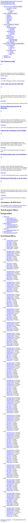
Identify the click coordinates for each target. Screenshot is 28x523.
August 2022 (10, 287)
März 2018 (9, 342)
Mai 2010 (9, 471)
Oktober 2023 (10, 272)
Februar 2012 (10, 446)
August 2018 (10, 338)
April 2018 (9, 341)
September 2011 (10, 452)
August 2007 (10, 513)
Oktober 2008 (10, 495)
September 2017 (10, 352)
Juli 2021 (9, 299)
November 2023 (10, 271)
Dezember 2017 (10, 348)
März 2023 (9, 278)
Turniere (6, 216)
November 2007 (10, 509)
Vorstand (9, 519)
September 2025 (10, 255)
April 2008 (9, 502)
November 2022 (10, 283)
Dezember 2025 (10, 251)
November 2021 (10, 295)
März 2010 (9, 474)
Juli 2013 (9, 422)
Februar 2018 (10, 344)
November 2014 (10, 399)
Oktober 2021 (10, 297)
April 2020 (9, 317)
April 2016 (9, 373)
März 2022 (9, 290)
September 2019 (10, 325)
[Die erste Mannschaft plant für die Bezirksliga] (4, 117)
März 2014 (9, 409)
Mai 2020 (9, 315)
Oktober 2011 (10, 451)
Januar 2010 (9, 477)
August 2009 (10, 483)
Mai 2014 (9, 407)
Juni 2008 (9, 500)
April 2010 (9, 473)
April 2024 (9, 264)
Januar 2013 (9, 430)
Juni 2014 (9, 405)
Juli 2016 (9, 369)
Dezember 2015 (10, 380)
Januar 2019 (9, 330)
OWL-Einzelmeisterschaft (10, 232)
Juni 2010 (9, 470)
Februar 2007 (10, 516)
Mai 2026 (9, 243)
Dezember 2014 (10, 397)
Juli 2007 (9, 514)
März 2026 (9, 245)
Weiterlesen (3, 78)
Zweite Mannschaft (11, 226)
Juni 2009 (9, 485)
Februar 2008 (10, 504)
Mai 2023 (9, 275)
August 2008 (10, 498)
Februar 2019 (10, 329)
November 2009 (10, 481)
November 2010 (10, 466)
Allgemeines (7, 231)
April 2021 (9, 302)
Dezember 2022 (10, 282)
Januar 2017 (9, 360)
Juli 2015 (9, 387)
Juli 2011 (9, 455)
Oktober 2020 (10, 310)
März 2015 (9, 392)
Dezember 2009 (10, 479)
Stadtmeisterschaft (11, 222)
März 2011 (9, 461)
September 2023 (10, 274)
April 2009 (9, 487)
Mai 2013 (9, 424)
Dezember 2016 (10, 362)
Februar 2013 (10, 428)
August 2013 (10, 420)
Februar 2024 (10, 267)
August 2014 (10, 403)
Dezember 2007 (10, 508)
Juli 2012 (9, 439)
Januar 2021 (9, 306)
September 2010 (10, 467)
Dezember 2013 (10, 415)
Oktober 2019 (10, 323)
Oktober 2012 (10, 435)
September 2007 (10, 512)
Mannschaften (7, 223)
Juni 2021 (9, 301)
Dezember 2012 (10, 432)
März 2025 (9, 259)
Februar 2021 (10, 305)
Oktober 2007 (10, 510)
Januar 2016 (9, 377)
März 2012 (9, 444)
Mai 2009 (9, 486)
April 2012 (9, 443)
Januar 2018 (9, 345)
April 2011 (9, 459)
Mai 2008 (9, 501)
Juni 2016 (9, 370)
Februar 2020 (10, 319)
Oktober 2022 (10, 284)
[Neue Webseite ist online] (4, 70)
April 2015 (9, 391)
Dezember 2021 (10, 294)
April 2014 (9, 408)
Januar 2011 (9, 462)
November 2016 (10, 364)
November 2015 (10, 381)
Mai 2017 (9, 356)
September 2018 (10, 337)
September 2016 (10, 366)
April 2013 (9, 426)
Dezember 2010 (10, 465)
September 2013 (10, 419)
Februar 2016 (10, 376)
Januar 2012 (9, 447)
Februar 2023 (10, 279)
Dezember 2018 (10, 333)
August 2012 (10, 438)
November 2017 (10, 349)
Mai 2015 (9, 389)
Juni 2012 (9, 440)
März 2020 (9, 318)
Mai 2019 (9, 326)
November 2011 (10, 450)
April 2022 (9, 289)
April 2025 (9, 258)
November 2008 (10, 494)
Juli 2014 (9, 404)
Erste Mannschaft (11, 227)
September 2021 (10, 298)
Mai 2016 (9, 372)
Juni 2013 (9, 423)
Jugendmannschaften (12, 230)
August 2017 (10, 353)
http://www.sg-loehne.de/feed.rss (14, 206)
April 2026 (9, 244)
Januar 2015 (9, 395)
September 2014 (10, 401)
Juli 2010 (9, 469)
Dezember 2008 (10, 493)
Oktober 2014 (10, 400)
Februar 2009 (10, 490)
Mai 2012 (9, 442)
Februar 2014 (10, 411)
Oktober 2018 (10, 336)
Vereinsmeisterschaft (12, 220)
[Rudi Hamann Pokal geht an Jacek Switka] (4, 187)
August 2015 (10, 385)
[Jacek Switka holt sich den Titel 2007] (4, 93)
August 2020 (10, 313)
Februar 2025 (10, 260)
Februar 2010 (10, 475)
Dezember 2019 (10, 322)
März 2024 (9, 266)
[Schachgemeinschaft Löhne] (8, 3)
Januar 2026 (9, 248)
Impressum (3, 519)
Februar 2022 (10, 291)
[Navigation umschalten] (15, 4)
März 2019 (9, 327)
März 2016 (9, 375)
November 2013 (10, 416)
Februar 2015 (10, 393)
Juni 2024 (9, 263)
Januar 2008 (9, 505)
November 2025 (10, 252)
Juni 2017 (9, 354)
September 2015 (10, 384)
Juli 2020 (9, 314)
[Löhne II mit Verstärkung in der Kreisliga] (4, 139)
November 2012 (10, 434)
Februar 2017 (10, 358)
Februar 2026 (10, 247)
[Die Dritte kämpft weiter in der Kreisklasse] (4, 163)
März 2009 (9, 489)
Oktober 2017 (10, 350)
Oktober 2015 (10, 383)
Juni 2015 (9, 388)
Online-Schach (10, 218)
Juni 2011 (9, 457)
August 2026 (10, 240)
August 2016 (10, 368)
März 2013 (9, 427)
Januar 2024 (9, 268)
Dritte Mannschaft (11, 224)
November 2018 (10, 334)
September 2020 (10, 311)
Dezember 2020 (10, 309)
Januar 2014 (9, 412)
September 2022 (10, 286)
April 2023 (9, 276)
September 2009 (10, 482)
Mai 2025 (9, 256)
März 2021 (9, 303)
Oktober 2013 (10, 418)
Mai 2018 (9, 340)
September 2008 (10, 497)
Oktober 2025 (10, 254)
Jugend (5, 228)
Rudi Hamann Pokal (12, 219)
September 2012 (10, 436)
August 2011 (10, 454)
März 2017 (9, 357)
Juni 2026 (9, 241)
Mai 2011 (9, 458)
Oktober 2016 (10, 365)
